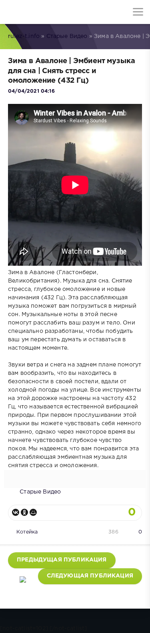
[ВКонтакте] (15, 512)
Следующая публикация (90, 575)
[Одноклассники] (24, 512)
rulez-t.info (24, 36)
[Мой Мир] (33, 512)
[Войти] (36, 12)
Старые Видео (67, 36)
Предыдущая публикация (62, 559)
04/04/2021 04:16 (31, 91)
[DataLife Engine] (12, 12)
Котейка (27, 532)
